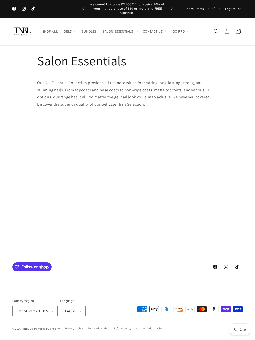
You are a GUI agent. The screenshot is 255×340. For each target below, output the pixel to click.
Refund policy (122, 328)
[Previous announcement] (83, 8)
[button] (69, 31)
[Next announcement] (171, 8)
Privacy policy (74, 328)
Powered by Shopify (47, 328)
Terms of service (98, 328)
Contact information (149, 328)
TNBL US (28, 328)
